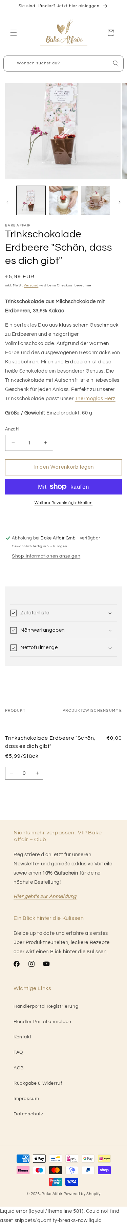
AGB (19, 1068)
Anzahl (12, 429)
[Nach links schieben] (7, 202)
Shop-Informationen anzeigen (46, 556)
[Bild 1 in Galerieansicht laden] (31, 200)
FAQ (18, 1052)
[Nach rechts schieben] (119, 202)
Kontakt (22, 1037)
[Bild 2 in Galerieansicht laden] (63, 200)
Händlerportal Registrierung (46, 1006)
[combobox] (63, 63)
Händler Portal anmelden (42, 1021)
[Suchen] (115, 63)
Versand (31, 285)
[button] (13, 32)
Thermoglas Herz (95, 398)
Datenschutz (28, 1114)
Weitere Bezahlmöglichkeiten (64, 503)
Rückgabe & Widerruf (38, 1083)
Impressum (26, 1098)
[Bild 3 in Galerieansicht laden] (95, 200)
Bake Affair (52, 1194)
